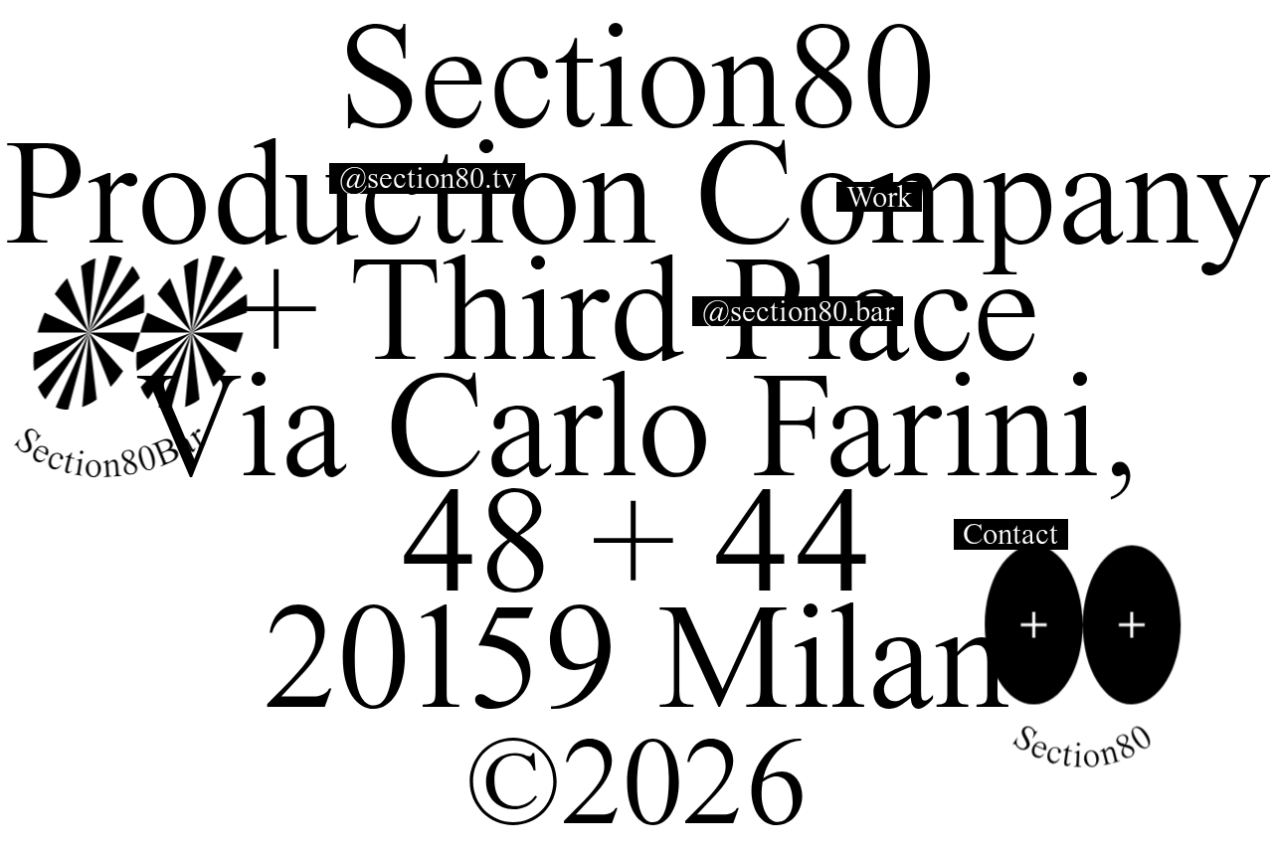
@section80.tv (427, 178)
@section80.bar (798, 311)
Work (879, 197)
